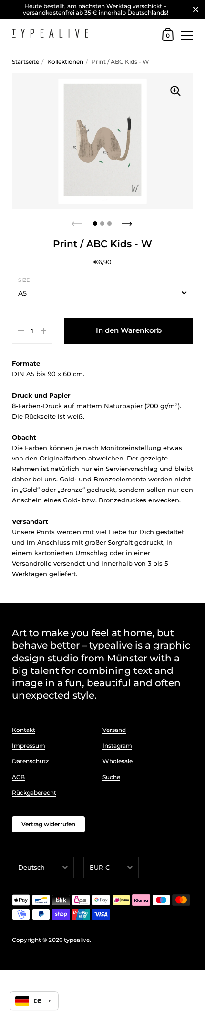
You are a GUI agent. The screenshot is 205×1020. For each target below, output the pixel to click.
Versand (114, 729)
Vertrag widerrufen (48, 824)
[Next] (127, 220)
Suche (111, 776)
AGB (18, 776)
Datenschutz (30, 761)
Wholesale (117, 761)
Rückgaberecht (34, 792)
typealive (77, 939)
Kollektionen (65, 61)
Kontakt (23, 729)
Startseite (25, 61)
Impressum (28, 745)
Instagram (117, 745)
